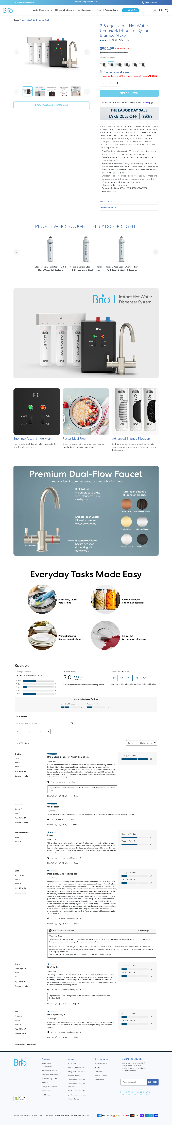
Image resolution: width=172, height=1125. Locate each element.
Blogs (97, 1067)
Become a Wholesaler (25, 2)
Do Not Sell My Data (76, 1091)
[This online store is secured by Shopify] (25, 1098)
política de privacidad (77, 1095)
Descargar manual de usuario (51, 105)
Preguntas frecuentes (76, 1071)
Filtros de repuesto (49, 1079)
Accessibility (99, 1080)
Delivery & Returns (108, 207)
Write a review (124, 40)
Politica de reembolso (77, 1067)
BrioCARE (72, 1063)
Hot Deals (46, 1095)
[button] (52, 3)
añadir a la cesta (129, 93)
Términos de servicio (76, 1080)
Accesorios (46, 1091)
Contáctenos (73, 1099)
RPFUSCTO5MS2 (139, 188)
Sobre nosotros (101, 1063)
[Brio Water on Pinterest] (134, 1092)
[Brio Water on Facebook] (122, 1092)
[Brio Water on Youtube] (141, 1092)
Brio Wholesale (101, 1076)
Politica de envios (75, 1076)
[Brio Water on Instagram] (128, 1092)
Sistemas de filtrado (50, 1074)
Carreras (98, 1071)
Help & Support (107, 201)
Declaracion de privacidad (57, 1115)
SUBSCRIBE (152, 1082)
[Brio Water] (8, 10)
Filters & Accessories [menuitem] (106, 10)
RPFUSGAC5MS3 (109, 191)
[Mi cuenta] (155, 10)
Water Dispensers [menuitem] (41, 10)
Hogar (16, 20)
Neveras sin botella (49, 1070)
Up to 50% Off (94, 2)
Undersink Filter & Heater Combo (36, 20)
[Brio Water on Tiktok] (147, 1092)
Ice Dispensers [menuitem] (84, 10)
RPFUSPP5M (125, 188)
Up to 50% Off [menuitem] (130, 10)
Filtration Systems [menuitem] (63, 10)
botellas (45, 1083)
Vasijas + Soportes (49, 1087)
